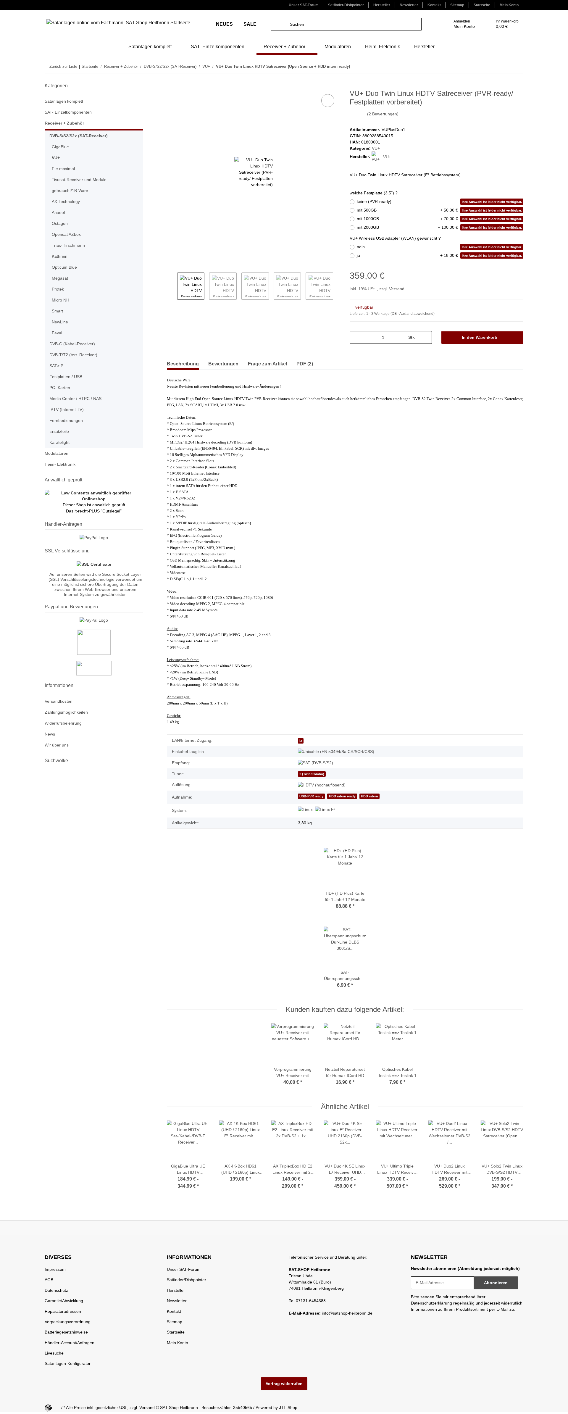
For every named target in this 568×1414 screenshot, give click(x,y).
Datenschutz (56, 1290)
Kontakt (434, 5)
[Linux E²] (325, 809)
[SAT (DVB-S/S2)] (315, 763)
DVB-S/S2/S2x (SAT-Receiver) (78, 135)
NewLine (60, 322)
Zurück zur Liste (63, 66)
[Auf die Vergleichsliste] (327, 100)
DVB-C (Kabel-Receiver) (72, 343)
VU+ (376, 148)
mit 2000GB (439, 227)
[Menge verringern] (356, 337)
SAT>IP (56, 365)
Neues (225, 24)
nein (439, 246)
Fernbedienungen (66, 420)
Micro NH (60, 300)
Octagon (60, 223)
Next (338, 286)
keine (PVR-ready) (439, 201)
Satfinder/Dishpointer (346, 5)
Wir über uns (57, 745)
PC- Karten (59, 387)
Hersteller (381, 5)
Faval (57, 332)
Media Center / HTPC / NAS (75, 398)
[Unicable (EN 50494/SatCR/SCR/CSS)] (336, 751)
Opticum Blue (64, 267)
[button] (455, 24)
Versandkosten (58, 701)
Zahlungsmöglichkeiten (66, 712)
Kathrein (59, 256)
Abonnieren (496, 1282)
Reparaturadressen (63, 1311)
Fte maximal (63, 168)
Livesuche (54, 1353)
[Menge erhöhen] (425, 337)
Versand (396, 288)
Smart (57, 311)
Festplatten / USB (65, 376)
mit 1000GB (439, 218)
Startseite (482, 5)
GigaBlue (60, 146)
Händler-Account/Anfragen (69, 1342)
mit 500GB (439, 210)
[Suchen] (277, 24)
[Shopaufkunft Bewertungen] (94, 642)
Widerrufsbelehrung (63, 723)
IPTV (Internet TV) (66, 409)
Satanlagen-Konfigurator (68, 1363)
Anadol (58, 212)
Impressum (55, 1269)
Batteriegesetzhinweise (66, 1332)
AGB (49, 1279)
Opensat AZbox (66, 234)
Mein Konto (509, 5)
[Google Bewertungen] (94, 668)
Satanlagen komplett (64, 101)
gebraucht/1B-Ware (70, 190)
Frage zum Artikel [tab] (267, 363)
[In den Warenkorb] (171, 86)
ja (439, 255)
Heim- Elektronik (60, 464)
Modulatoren (56, 453)
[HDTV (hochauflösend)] (322, 785)
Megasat (60, 278)
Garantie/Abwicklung (64, 1300)
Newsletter (409, 5)
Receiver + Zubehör (64, 123)
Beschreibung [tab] (183, 363)
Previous (172, 286)
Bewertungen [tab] (223, 363)
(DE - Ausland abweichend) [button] (412, 314)
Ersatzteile (59, 431)
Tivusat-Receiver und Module (79, 179)
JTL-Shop (288, 1407)
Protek (58, 289)
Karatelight (59, 442)
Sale (249, 24)
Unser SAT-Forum (304, 5)
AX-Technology (66, 201)
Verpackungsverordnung (68, 1321)
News (50, 734)
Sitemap (457, 5)
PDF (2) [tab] (304, 363)
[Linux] (305, 809)
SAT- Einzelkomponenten (68, 112)
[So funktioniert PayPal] (94, 620)
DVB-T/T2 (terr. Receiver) (73, 354)
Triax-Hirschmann (68, 245)
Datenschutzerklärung (431, 1303)
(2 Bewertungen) (382, 114)
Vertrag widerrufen (284, 1383)
